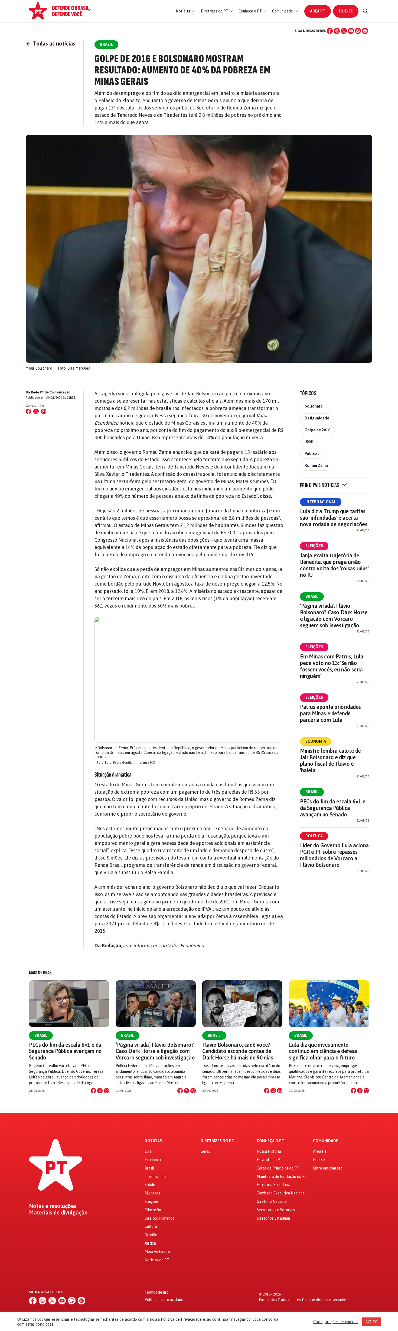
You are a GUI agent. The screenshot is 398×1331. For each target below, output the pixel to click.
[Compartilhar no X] (100, 1090)
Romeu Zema (316, 465)
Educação (153, 1210)
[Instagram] (337, 31)
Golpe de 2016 (317, 430)
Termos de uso (157, 1292)
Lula (148, 1151)
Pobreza (312, 453)
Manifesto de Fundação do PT (282, 1176)
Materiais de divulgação (58, 1213)
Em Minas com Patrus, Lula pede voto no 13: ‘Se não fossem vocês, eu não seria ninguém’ (331, 666)
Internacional (320, 502)
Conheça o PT (270, 1141)
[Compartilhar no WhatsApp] (43, 411)
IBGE (309, 442)
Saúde (150, 1185)
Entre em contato (327, 1168)
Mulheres (152, 1193)
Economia (315, 741)
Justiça (150, 1243)
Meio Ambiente (157, 1251)
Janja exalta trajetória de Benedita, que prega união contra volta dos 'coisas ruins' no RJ (334, 565)
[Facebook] (330, 31)
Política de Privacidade (181, 1319)
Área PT (317, 11)
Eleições (314, 546)
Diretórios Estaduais (274, 1218)
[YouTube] (351, 31)
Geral (205, 1151)
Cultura (151, 1226)
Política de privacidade (164, 1299)
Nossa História (269, 1151)
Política (314, 836)
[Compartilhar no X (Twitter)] (36, 411)
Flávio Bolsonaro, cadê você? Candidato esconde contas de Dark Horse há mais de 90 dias (237, 1051)
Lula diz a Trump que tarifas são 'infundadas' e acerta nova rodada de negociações (333, 517)
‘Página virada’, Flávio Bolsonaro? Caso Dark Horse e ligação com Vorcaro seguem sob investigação (155, 1051)
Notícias (153, 1141)
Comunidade (325, 1141)
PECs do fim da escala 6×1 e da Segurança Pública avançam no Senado (332, 808)
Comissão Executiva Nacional (281, 1193)
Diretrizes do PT (217, 1141)
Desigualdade (317, 418)
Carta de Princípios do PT (278, 1168)
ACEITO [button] (372, 1322)
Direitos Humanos (159, 1218)
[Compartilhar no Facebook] (28, 411)
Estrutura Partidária (273, 1185)
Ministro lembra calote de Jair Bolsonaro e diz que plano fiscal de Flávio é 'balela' (330, 760)
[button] (186, 11)
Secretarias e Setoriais (276, 1210)
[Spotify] (365, 31)
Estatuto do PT (269, 1160)
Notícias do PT (157, 1260)
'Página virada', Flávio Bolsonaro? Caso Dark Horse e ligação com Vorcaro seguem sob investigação (334, 615)
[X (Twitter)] (344, 31)
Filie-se (346, 11)
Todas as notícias (50, 43)
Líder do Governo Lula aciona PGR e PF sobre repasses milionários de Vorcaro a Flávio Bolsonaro (334, 855)
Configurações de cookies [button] (335, 1321)
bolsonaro (314, 406)
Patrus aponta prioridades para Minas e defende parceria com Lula (330, 713)
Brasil (311, 596)
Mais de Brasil (41, 973)
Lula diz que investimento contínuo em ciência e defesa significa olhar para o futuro (323, 1051)
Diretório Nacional (272, 1201)
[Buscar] (365, 11)
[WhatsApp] (358, 31)
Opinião (151, 1235)
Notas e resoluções (52, 1206)
